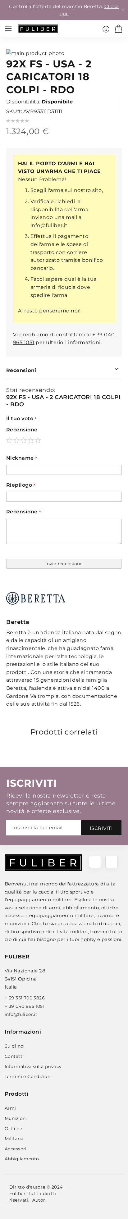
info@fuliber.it (48, 225)
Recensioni (21, 370)
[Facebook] (95, 862)
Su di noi (15, 1046)
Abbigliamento (22, 1159)
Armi (10, 1108)
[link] (106, 29)
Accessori (16, 1149)
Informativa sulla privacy (33, 1066)
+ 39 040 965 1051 (24, 1006)
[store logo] (38, 29)
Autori (39, 1200)
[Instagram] (111, 862)
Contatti (14, 1056)
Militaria (14, 1138)
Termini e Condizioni (28, 1076)
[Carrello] (118, 28)
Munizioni (16, 1118)
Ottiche (13, 1128)
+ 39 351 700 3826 (25, 998)
